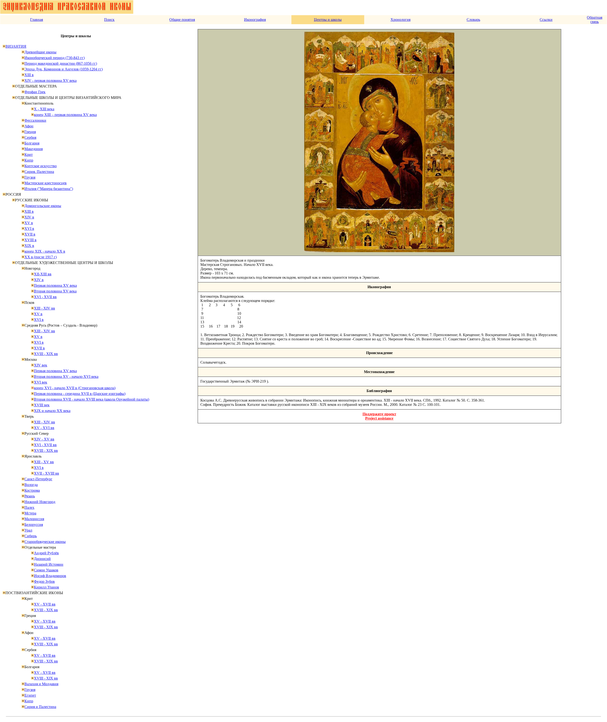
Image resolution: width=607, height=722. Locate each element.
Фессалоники (35, 120)
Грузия (29, 177)
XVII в (29, 234)
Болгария (31, 143)
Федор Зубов (44, 581)
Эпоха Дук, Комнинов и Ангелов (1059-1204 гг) (63, 69)
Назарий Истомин (48, 564)
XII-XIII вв (42, 274)
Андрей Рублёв (46, 553)
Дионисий (42, 559)
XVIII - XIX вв (46, 354)
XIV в (29, 217)
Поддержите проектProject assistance (379, 416)
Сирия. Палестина (39, 172)
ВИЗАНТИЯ (15, 46)
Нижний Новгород (39, 502)
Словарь (473, 20)
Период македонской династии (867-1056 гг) (60, 63)
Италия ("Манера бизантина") (48, 189)
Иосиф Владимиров (50, 576)
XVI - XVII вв (45, 297)
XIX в (29, 246)
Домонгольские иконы (42, 206)
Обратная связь (594, 19)
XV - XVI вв (44, 428)
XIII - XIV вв (44, 308)
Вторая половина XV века (55, 291)
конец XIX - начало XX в (44, 251)
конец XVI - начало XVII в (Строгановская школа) (74, 388)
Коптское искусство (40, 166)
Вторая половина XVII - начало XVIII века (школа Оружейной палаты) (91, 399)
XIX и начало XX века (52, 411)
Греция (30, 132)
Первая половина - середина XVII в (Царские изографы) (79, 394)
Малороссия (34, 519)
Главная (36, 20)
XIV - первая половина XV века (50, 81)
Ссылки (546, 20)
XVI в (29, 229)
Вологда (31, 485)
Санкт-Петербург (38, 479)
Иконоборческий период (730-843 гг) (54, 58)
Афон (28, 126)
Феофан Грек (35, 92)
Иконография (255, 20)
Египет (30, 695)
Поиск (109, 20)
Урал (28, 530)
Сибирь (30, 536)
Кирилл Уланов (46, 587)
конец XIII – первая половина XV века (65, 115)
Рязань (29, 496)
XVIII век (42, 405)
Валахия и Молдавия (41, 684)
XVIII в (30, 240)
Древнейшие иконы (40, 52)
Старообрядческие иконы (45, 542)
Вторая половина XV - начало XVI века (66, 377)
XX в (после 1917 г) (40, 257)
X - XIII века (44, 109)
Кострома (32, 490)
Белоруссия (33, 525)
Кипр (28, 160)
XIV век (40, 365)
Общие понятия (182, 20)
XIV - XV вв (44, 439)
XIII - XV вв (44, 462)
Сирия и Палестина (40, 707)
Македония (33, 149)
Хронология (400, 20)
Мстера (30, 513)
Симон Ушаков (46, 570)
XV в (28, 223)
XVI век (40, 382)
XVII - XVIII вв (46, 473)
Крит (28, 155)
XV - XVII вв (44, 604)
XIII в (29, 75)
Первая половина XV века (55, 285)
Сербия (30, 137)
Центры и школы (328, 20)
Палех (29, 507)
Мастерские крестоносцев (45, 183)
